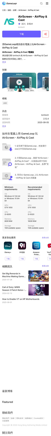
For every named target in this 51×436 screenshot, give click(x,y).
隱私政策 (19, 418)
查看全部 (45, 238)
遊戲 (9, 10)
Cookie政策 (38, 418)
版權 (12, 418)
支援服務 (5, 421)
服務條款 (28, 418)
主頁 (4, 10)
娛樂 (14, 10)
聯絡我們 (5, 418)
